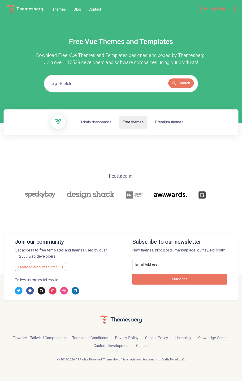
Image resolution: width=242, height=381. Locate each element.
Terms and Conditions (90, 338)
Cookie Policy (156, 338)
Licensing (183, 338)
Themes (59, 9)
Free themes (133, 122)
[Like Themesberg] (30, 290)
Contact (95, 9)
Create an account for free (38, 267)
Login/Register (221, 9)
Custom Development (112, 345)
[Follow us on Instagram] (52, 290)
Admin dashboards (95, 122)
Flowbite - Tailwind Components (39, 338)
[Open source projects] (41, 290)
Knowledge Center (212, 338)
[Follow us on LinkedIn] (75, 290)
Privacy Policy (126, 338)
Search (184, 83)
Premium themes (169, 122)
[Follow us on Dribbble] (64, 290)
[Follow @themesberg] (18, 290)
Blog (77, 9)
